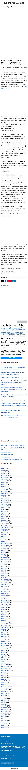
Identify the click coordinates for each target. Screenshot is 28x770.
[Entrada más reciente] (19, 322)
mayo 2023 (3, 513)
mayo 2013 (3, 720)
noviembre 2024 (5, 489)
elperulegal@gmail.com (18, 344)
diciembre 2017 (5, 622)
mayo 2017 (3, 634)
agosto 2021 (4, 550)
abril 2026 (3, 468)
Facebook (4, 763)
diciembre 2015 (5, 664)
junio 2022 (3, 532)
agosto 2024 (4, 495)
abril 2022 (3, 536)
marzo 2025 (4, 482)
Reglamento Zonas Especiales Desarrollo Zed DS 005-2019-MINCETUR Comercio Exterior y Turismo (14, 382)
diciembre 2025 (5, 475)
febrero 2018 (4, 618)
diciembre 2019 (5, 579)
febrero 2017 (4, 639)
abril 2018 (3, 614)
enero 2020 (4, 577)
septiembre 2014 (5, 691)
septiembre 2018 (5, 606)
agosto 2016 (4, 650)
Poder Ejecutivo (5, 327)
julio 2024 (3, 497)
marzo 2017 (4, 638)
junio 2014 (3, 697)
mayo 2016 (3, 656)
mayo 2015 (3, 677)
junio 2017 (3, 632)
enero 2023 (4, 520)
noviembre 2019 (5, 581)
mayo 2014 (3, 698)
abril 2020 (3, 572)
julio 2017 (3, 631)
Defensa (9, 332)
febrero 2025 (4, 484)
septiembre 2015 (5, 670)
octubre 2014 (4, 689)
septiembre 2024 (5, 493)
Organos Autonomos (14, 327)
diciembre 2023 (5, 500)
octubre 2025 (4, 479)
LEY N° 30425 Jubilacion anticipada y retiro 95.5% (13, 445)
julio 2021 (3, 552)
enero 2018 (4, 620)
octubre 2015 (4, 668)
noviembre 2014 (5, 688)
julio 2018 (3, 609)
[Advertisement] (14, 45)
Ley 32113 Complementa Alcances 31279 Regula (13, 400)
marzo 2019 (4, 595)
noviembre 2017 (5, 623)
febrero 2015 (4, 682)
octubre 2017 (4, 625)
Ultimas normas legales (8, 743)
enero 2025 (4, 486)
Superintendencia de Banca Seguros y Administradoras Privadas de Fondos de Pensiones (14, 335)
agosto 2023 (4, 507)
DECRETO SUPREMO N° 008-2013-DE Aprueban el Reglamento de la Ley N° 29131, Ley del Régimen (13, 389)
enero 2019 (4, 598)
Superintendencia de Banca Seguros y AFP (12, 459)
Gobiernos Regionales (12, 333)
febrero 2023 (4, 518)
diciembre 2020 (5, 557)
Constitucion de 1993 (7, 754)
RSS (13, 763)
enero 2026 (4, 473)
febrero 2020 (4, 575)
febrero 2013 (4, 725)
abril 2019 (3, 593)
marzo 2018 (4, 616)
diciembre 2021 (5, 543)
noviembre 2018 (5, 602)
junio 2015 (3, 675)
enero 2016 (4, 663)
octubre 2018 (4, 604)
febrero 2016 (4, 661)
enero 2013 (4, 727)
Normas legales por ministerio (9, 755)
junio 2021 (3, 554)
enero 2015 (4, 684)
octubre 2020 (4, 561)
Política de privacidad (7, 741)
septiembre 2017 (5, 627)
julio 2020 (3, 566)
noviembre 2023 (5, 502)
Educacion (3, 333)
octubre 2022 (4, 525)
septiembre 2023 (5, 505)
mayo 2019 (3, 591)
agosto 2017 (4, 629)
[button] (2, 281)
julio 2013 (3, 716)
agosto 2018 (4, 607)
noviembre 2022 (5, 523)
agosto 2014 (4, 693)
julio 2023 (3, 509)
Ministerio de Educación (7, 454)
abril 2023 (3, 514)
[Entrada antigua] (24, 322)
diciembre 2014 (5, 686)
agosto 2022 (4, 529)
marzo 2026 (4, 470)
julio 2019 (3, 588)
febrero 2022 (4, 539)
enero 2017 (4, 641)
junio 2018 (3, 611)
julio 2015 (3, 673)
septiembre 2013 (5, 713)
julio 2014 (3, 695)
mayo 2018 (3, 613)
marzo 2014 (4, 702)
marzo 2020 (4, 573)
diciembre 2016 (5, 643)
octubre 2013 (4, 711)
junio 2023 (3, 511)
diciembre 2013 (5, 707)
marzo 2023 (4, 516)
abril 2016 (3, 657)
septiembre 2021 (5, 548)
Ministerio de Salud (6, 452)
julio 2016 (3, 652)
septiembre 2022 (5, 527)
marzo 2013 (4, 723)
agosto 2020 (4, 564)
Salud (5, 332)
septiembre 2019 (5, 584)
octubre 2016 (4, 647)
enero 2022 (4, 541)
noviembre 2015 (5, 666)
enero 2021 (4, 556)
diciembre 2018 (5, 600)
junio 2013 (3, 718)
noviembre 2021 (5, 545)
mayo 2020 (3, 570)
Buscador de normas (7, 739)
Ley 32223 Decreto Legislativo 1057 (10, 377)
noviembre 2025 (5, 477)
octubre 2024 (4, 491)
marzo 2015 (4, 681)
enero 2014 (4, 706)
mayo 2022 (3, 534)
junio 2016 (3, 654)
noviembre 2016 (5, 645)
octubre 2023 (4, 504)
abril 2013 (3, 722)
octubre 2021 (4, 547)
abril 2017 (3, 636)
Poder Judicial (15, 330)
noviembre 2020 (5, 559)
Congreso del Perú (5, 457)
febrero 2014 (4, 704)
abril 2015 (3, 679)
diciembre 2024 (5, 488)
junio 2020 (3, 568)
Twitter (9, 763)
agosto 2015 (4, 672)
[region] (14, 102)
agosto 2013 (4, 714)
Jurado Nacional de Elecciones (18, 329)
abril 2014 (3, 700)
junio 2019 (3, 589)
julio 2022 (3, 531)
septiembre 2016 (5, 648)
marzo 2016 (4, 659)
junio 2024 (3, 498)
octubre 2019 (4, 582)
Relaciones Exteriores (17, 332)
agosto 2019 (4, 586)
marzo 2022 (4, 538)
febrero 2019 (4, 597)
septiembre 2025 (5, 480)
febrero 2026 (4, 472)
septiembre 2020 (5, 563)
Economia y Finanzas (6, 330)
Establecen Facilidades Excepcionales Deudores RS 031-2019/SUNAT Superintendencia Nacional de (13, 405)
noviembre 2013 (5, 709)
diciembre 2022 (5, 522)
